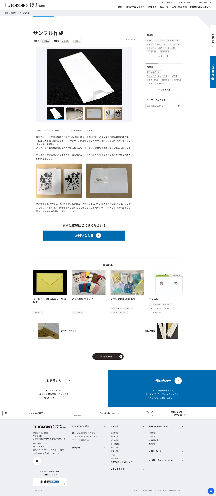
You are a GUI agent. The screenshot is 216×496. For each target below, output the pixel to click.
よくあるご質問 (184, 2)
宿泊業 (149, 83)
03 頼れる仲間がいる (81, 440)
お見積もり (162, 460)
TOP (120, 7)
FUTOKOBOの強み (135, 7)
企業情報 (153, 433)
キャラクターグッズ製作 (157, 76)
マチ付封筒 (115, 444)
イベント (159, 40)
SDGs (149, 40)
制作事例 (152, 7)
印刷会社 (76, 41)
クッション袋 (172, 40)
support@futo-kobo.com (48, 453)
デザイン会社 (152, 79)
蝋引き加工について (118, 458)
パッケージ (174, 44)
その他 (149, 44)
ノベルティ (161, 44)
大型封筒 (114, 447)
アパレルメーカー (154, 72)
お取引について (155, 436)
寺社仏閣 (160, 83)
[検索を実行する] (179, 106)
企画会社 (65, 41)
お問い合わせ (155, 451)
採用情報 (153, 444)
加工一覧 (164, 7)
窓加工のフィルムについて (121, 462)
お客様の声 (153, 440)
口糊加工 (114, 454)
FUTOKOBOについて (200, 7)
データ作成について (200, 2)
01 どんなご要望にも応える (83, 433)
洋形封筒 (114, 440)
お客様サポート (171, 2)
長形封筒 (114, 433)
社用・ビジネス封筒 (166, 48)
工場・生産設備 (179, 7)
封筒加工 (45, 41)
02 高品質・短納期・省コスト (84, 436)
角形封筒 (114, 436)
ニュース (160, 2)
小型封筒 (114, 451)
